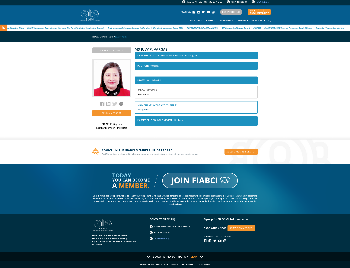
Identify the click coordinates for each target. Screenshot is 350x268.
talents (242, 20)
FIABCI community (259, 12)
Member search (106, 36)
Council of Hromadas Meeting (322, 28)
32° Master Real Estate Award (228, 28)
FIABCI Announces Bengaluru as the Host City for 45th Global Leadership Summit (58, 28)
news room (257, 20)
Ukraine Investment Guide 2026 (161, 28)
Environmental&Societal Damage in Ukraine (121, 28)
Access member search (241, 151)
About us (195, 20)
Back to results (112, 50)
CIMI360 (249, 28)
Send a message (112, 113)
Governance (226, 20)
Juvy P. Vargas (121, 36)
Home (95, 36)
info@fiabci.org (263, 2)
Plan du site (204, 265)
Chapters (210, 20)
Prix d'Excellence (231, 12)
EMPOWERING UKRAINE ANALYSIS (195, 28)
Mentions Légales (189, 265)
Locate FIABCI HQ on (175, 256)
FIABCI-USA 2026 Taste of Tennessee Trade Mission (281, 28)
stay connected (241, 228)
